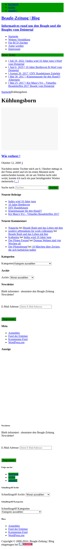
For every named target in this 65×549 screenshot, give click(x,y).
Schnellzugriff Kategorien (15, 508)
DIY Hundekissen (18, 207)
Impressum (14, 48)
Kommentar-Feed (18, 339)
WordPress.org (16, 342)
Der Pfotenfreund (17, 246)
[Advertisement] (32, 387)
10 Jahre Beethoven (19, 204)
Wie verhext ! (10, 156)
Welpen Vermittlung (19, 39)
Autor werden (16, 45)
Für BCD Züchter (18, 42)
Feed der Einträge (18, 336)
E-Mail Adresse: (10, 306)
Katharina (13, 237)
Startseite (13, 36)
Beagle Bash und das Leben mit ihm (43, 227)
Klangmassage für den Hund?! (25, 210)
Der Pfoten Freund (18, 240)
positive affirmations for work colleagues (30, 230)
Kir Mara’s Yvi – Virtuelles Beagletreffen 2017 (33, 214)
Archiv (5, 277)
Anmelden (14, 332)
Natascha (13, 227)
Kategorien (7, 263)
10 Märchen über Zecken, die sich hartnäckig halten (34, 248)
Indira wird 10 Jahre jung (22, 201)
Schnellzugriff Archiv (13, 494)
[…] (16, 181)
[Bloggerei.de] (26, 544)
